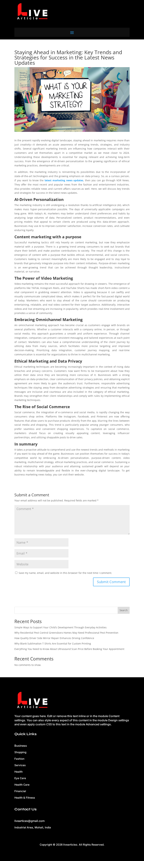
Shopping (20, 752)
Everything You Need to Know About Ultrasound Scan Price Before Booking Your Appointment (69, 649)
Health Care (22, 784)
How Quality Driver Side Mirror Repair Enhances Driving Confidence (54, 638)
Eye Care (20, 778)
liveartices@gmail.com (29, 821)
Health (18, 771)
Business (20, 745)
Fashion (19, 758)
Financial (20, 791)
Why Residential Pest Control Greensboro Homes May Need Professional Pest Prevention (66, 632)
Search (124, 610)
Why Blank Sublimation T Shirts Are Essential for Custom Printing (52, 643)
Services (20, 765)
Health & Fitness (24, 797)
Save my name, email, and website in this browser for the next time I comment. (65, 573)
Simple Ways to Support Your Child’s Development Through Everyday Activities (60, 627)
